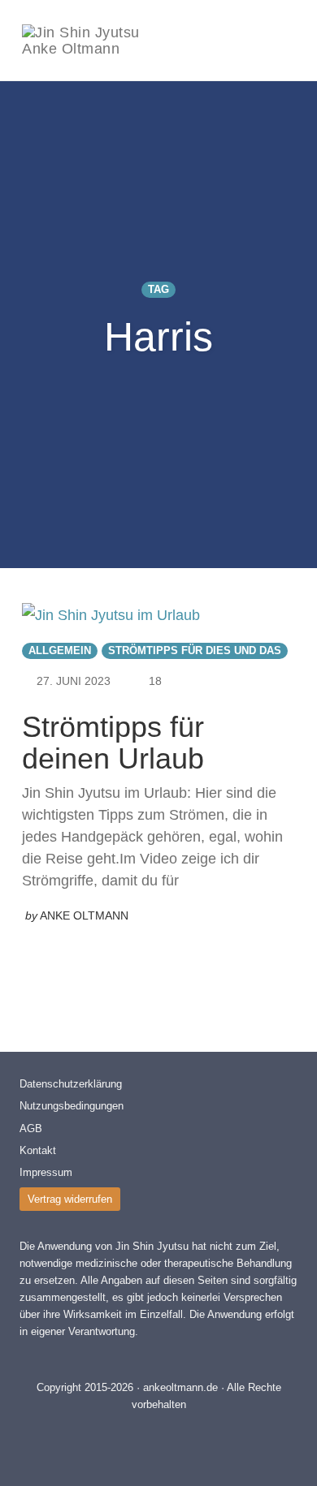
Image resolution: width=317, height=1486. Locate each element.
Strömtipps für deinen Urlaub (113, 742)
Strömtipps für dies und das (194, 651)
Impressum (46, 1172)
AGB (31, 1128)
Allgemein (59, 651)
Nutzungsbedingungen (72, 1106)
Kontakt (38, 1150)
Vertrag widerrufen (70, 1199)
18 (155, 680)
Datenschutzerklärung (71, 1084)
